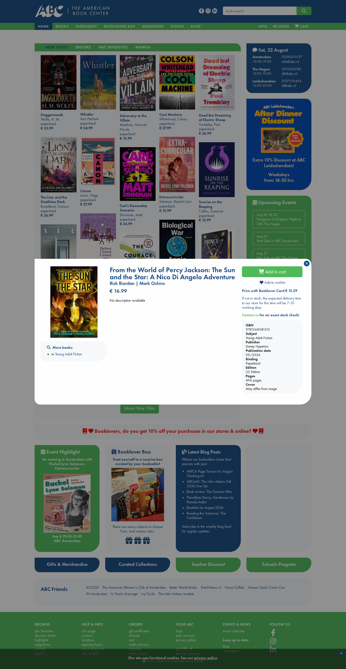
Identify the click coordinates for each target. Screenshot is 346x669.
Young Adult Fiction (68, 354)
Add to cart (275, 272)
